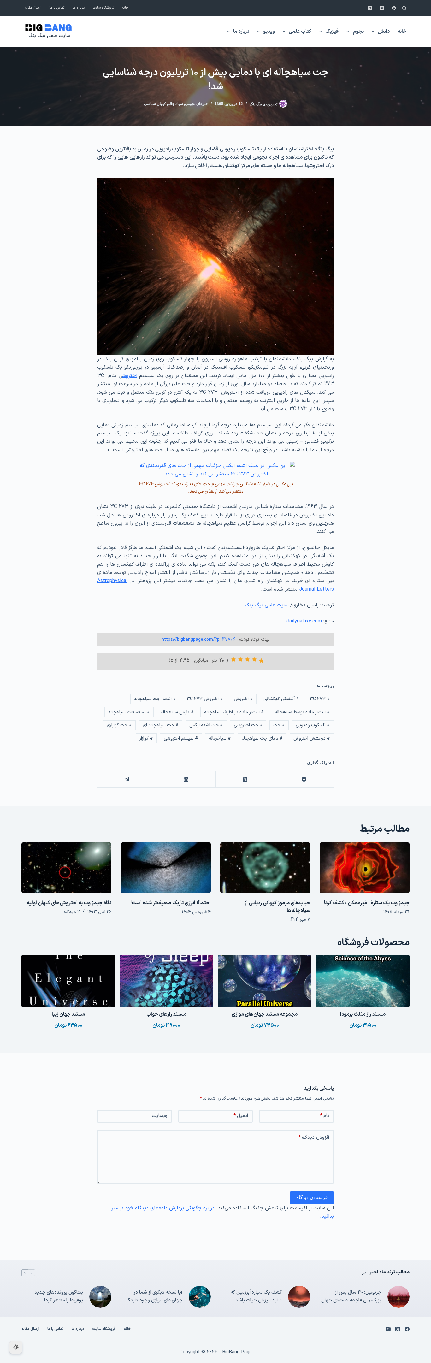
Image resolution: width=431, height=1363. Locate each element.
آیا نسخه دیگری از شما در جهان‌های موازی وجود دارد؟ (155, 1296)
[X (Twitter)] (382, 8)
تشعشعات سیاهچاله (129, 712)
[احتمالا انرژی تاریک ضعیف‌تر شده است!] (166, 867)
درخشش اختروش (311, 738)
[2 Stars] (254, 659)
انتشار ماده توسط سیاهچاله (302, 712)
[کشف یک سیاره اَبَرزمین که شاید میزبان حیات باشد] (299, 1297)
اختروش (129, 376)
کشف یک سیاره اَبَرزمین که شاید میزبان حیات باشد (256, 1296)
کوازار (146, 738)
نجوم (358, 31)
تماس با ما (57, 7)
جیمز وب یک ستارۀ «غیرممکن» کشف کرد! (367, 903)
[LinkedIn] (185, 779)
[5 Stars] (233, 659)
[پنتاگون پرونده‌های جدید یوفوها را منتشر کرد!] (100, 1297)
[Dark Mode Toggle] (15, 1347)
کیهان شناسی (155, 104)
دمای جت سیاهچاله (262, 738)
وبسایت (159, 1115)
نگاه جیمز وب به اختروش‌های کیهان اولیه (69, 903)
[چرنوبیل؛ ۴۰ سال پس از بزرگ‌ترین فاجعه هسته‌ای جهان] (398, 1297)
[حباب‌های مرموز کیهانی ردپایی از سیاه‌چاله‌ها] (265, 867)
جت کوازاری (119, 725)
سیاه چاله (175, 104)
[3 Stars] (247, 659)
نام (324, 1115)
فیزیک (332, 31)
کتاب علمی (300, 31)
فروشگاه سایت (103, 7)
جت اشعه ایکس (206, 725)
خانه (125, 7)
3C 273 (320, 699)
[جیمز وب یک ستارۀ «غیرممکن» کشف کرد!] (365, 867)
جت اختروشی (248, 725)
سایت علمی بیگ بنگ (49, 35)
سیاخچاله (220, 738)
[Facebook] (394, 8)
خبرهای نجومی (196, 104)
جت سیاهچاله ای (161, 725)
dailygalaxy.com (304, 621)
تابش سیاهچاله (177, 712)
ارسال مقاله (33, 7)
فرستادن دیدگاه (312, 1197)
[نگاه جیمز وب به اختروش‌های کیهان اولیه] (66, 867)
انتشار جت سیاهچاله (155, 699)
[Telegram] (126, 779)
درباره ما (79, 7)
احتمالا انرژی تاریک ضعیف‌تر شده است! (170, 903)
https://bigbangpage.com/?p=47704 (198, 639)
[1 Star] (261, 661)
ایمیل (240, 1115)
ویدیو (269, 31)
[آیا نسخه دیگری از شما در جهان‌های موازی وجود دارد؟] (200, 1297)
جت (279, 725)
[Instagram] (370, 8)
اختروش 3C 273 (205, 699)
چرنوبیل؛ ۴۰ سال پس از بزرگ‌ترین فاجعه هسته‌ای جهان (351, 1296)
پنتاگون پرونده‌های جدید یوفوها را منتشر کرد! (58, 1296)
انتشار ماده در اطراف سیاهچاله (234, 712)
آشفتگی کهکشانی (281, 699)
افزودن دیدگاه (313, 1137)
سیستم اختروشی (181, 738)
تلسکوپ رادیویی (313, 725)
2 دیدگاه (72, 912)
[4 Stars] (240, 659)
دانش (384, 31)
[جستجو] (404, 8)
